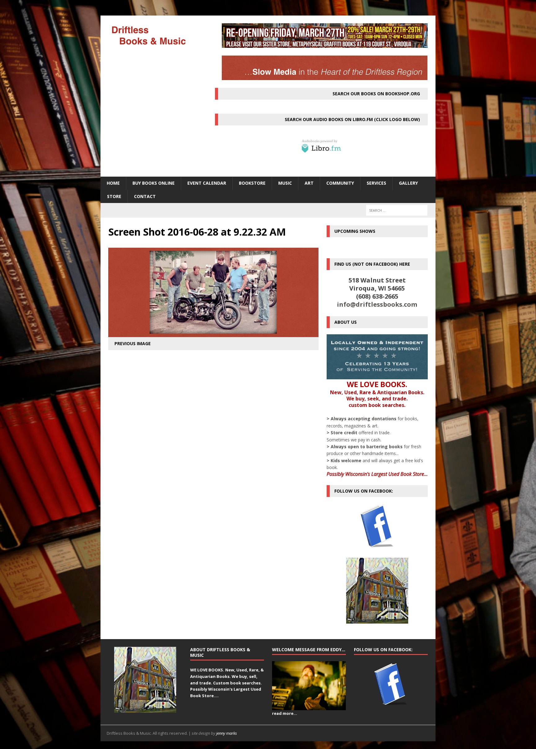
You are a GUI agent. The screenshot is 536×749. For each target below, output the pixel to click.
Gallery (408, 183)
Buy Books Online (153, 183)
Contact (145, 196)
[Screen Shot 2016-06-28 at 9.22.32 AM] (213, 333)
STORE (114, 196)
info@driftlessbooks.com (377, 304)
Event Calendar (206, 183)
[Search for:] (397, 210)
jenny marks (226, 733)
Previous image (132, 343)
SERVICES (376, 183)
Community (340, 183)
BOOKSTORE (252, 183)
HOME (113, 183)
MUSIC (285, 183)
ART (309, 183)
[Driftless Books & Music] (153, 35)
